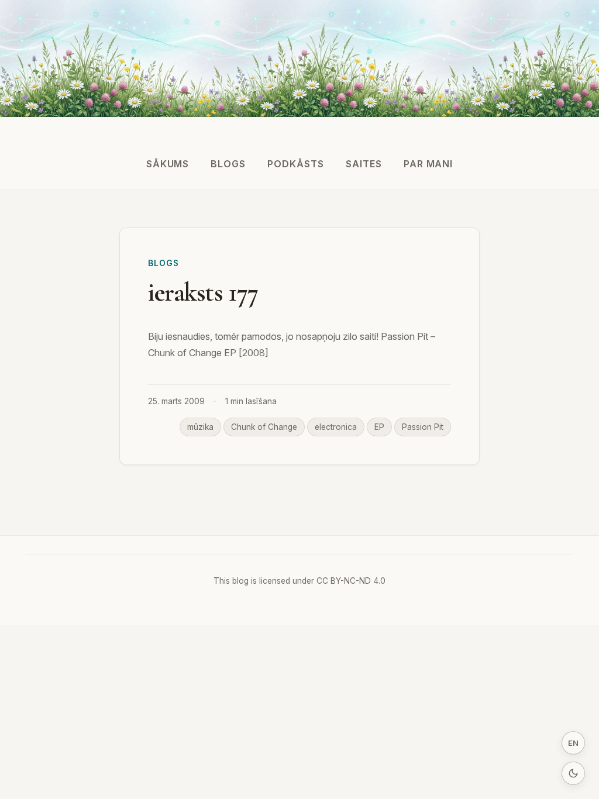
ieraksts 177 (203, 292)
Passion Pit (422, 427)
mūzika (200, 427)
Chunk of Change (264, 427)
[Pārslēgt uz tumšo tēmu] (573, 773)
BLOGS (228, 164)
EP (379, 427)
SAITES (364, 164)
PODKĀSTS (295, 164)
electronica (336, 427)
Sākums (168, 164)
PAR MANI (428, 164)
